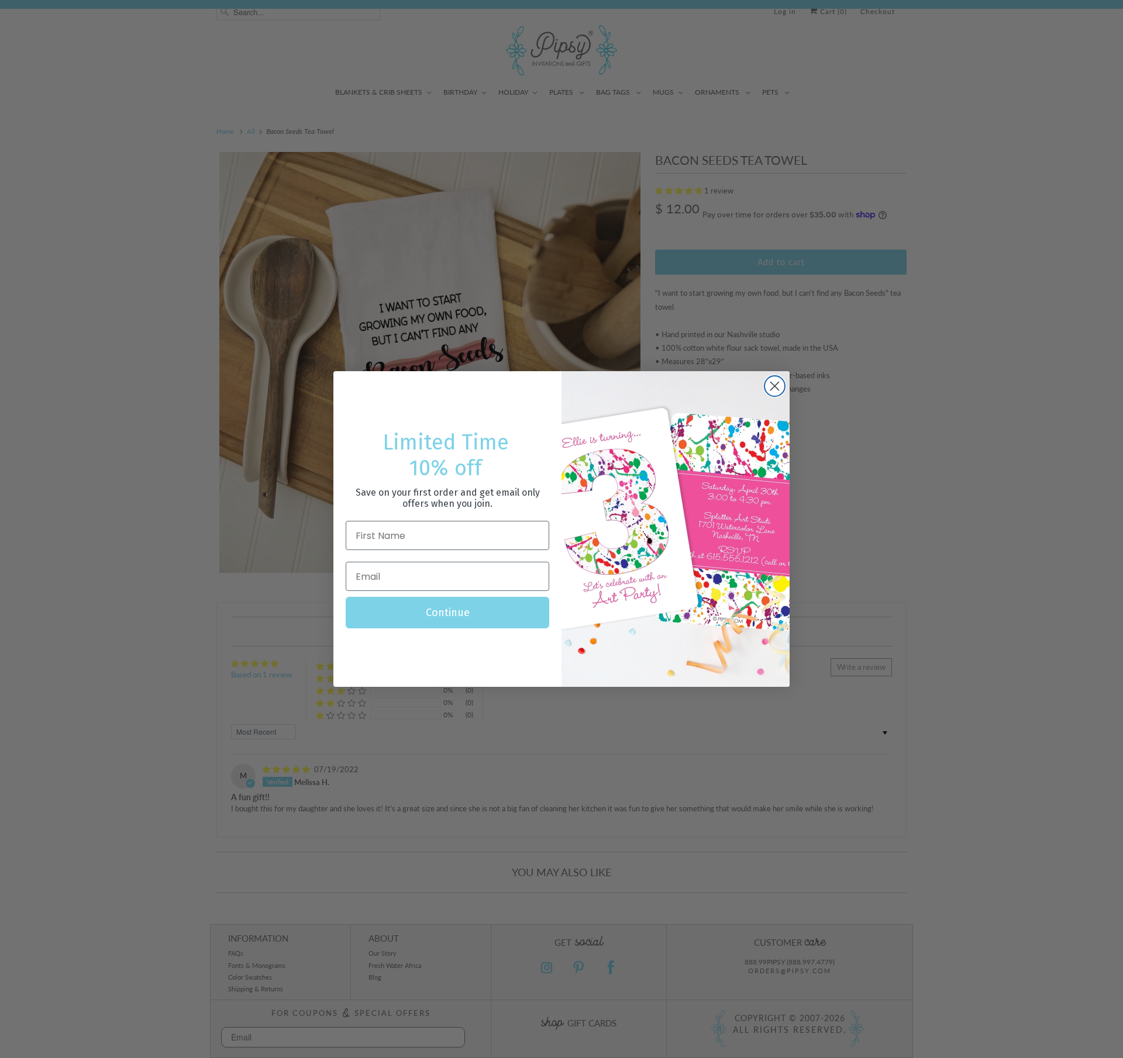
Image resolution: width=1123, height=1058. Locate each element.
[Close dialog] (774, 386)
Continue (448, 612)
